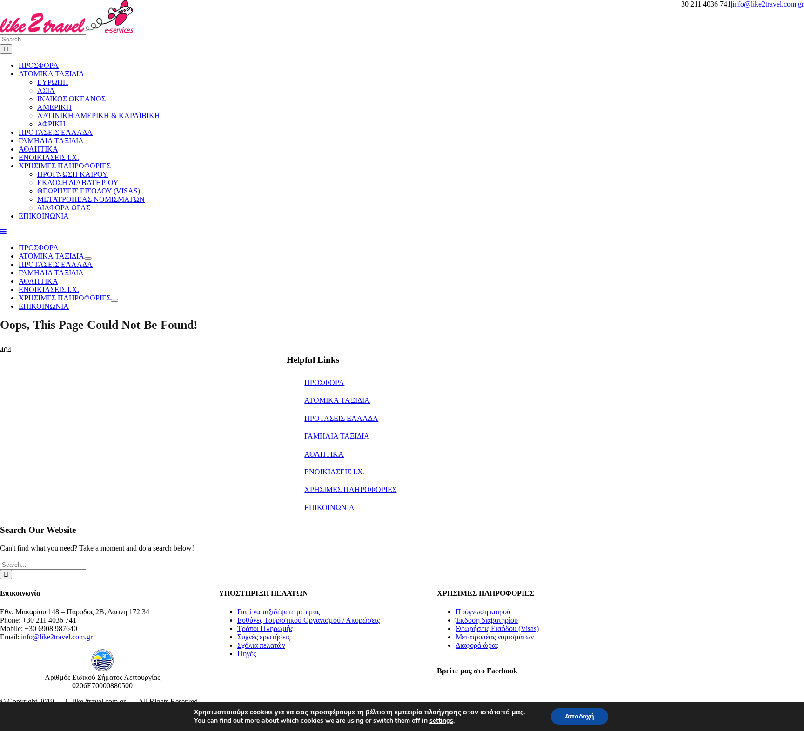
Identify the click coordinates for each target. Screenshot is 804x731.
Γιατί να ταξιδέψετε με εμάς (278, 612)
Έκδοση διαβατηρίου (487, 620)
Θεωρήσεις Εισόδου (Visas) (497, 628)
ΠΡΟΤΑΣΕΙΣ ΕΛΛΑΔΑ (341, 418)
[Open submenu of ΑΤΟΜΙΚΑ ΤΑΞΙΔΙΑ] (88, 258)
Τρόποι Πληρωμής (265, 628)
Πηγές (246, 654)
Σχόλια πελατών (261, 645)
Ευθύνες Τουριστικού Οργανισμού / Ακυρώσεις (308, 620)
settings (441, 721)
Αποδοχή (579, 716)
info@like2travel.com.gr (768, 4)
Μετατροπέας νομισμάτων (495, 637)
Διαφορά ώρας (477, 645)
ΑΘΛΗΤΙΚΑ (324, 454)
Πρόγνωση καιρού (483, 612)
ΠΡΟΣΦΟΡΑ (324, 382)
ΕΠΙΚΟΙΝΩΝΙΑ (329, 508)
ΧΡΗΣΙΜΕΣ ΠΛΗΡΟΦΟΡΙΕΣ (350, 489)
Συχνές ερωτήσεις (263, 637)
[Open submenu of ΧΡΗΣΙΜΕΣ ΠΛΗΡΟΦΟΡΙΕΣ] (114, 300)
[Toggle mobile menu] (3, 231)
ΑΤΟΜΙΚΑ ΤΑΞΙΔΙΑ (337, 400)
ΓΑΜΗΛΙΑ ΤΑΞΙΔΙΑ (336, 436)
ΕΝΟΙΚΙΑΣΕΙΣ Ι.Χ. (334, 472)
